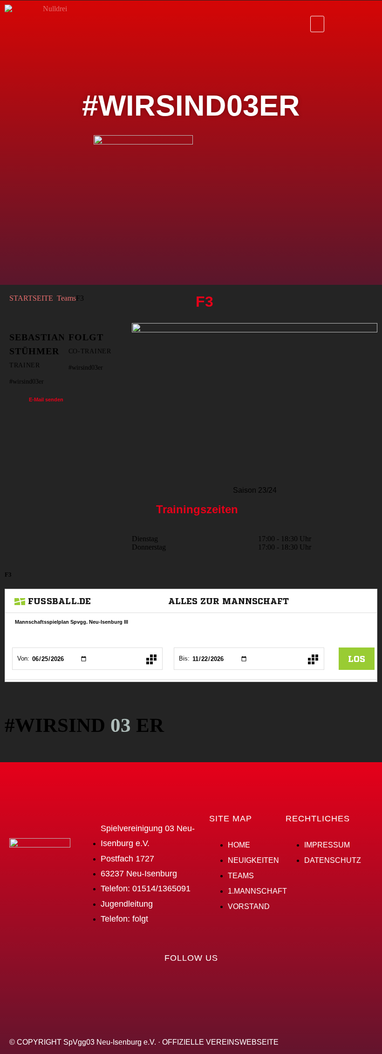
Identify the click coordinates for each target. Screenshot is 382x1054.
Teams (66, 298)
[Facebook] (340, 23)
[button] (317, 24)
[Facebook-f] (172, 984)
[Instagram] (365, 23)
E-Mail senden (46, 399)
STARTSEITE (31, 298)
